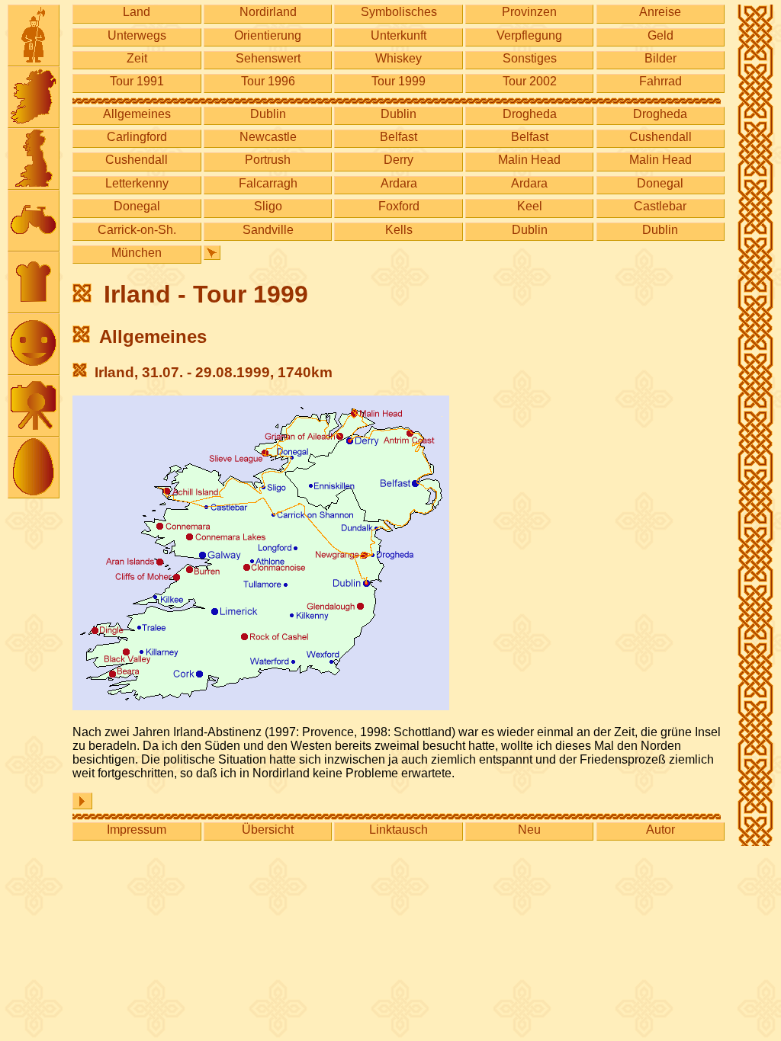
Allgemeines (137, 113)
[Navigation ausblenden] (212, 252)
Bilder (660, 58)
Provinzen (529, 11)
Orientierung (267, 35)
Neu (529, 829)
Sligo (268, 206)
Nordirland (268, 11)
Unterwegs (137, 35)
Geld (660, 35)
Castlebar (660, 206)
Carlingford (137, 136)
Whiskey (398, 58)
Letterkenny (137, 183)
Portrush (268, 159)
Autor (660, 829)
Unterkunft (398, 35)
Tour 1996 (268, 81)
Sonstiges (530, 58)
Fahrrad (660, 81)
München (136, 252)
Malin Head (529, 159)
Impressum (136, 829)
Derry (398, 159)
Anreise (660, 11)
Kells (399, 229)
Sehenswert (268, 58)
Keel (529, 206)
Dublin (268, 113)
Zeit (137, 58)
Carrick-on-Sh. (137, 229)
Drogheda (530, 113)
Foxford (398, 206)
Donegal (660, 183)
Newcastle (268, 136)
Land (136, 11)
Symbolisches (399, 11)
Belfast (398, 136)
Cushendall (660, 136)
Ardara (399, 183)
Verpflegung (529, 35)
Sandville (268, 229)
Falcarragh (268, 183)
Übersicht (268, 829)
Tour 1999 (398, 81)
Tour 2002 (530, 81)
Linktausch (398, 829)
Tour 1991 (137, 81)
